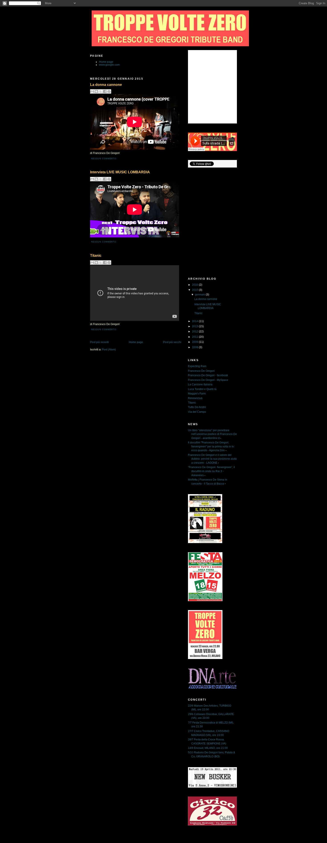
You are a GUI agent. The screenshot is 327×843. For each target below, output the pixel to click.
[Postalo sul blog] (96, 91)
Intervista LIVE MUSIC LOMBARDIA (120, 172)
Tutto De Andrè (197, 407)
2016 (195, 284)
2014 (195, 321)
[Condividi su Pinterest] (109, 91)
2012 (195, 331)
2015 (195, 289)
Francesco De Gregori (201, 370)
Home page (106, 61)
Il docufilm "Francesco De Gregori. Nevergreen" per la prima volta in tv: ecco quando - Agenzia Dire (211, 446)
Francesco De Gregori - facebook (208, 375)
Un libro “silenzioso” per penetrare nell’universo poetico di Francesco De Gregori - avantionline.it (212, 434)
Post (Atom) (109, 349)
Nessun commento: (104, 159)
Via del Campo (197, 411)
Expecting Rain (197, 366)
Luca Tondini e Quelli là (202, 389)
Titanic (95, 255)
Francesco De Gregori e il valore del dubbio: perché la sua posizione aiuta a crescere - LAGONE (212, 458)
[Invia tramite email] (92, 91)
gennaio (200, 294)
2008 (195, 347)
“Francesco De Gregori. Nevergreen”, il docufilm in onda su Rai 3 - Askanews (211, 471)
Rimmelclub (195, 398)
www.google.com (109, 64)
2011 (195, 336)
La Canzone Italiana (200, 384)
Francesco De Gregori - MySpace (208, 379)
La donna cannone (106, 85)
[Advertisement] (208, 251)
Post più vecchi (172, 342)
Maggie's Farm (197, 393)
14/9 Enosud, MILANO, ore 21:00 (208, 747)
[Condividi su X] (100, 91)
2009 (195, 341)
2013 (195, 326)
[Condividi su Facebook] (105, 91)
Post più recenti (99, 342)
